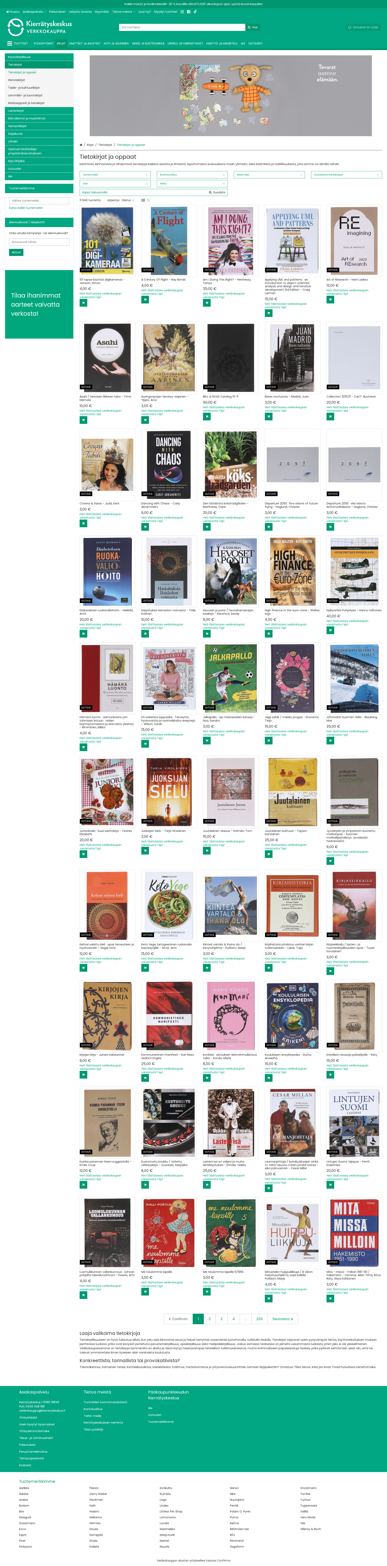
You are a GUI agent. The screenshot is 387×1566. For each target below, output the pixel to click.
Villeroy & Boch (310, 1529)
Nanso (234, 1488)
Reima (234, 1523)
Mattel (164, 1541)
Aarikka (24, 1488)
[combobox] (189, 27)
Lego (163, 1500)
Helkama (95, 1517)
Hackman (96, 1500)
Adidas (23, 1494)
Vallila (304, 1511)
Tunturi (305, 1500)
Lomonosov (168, 1517)
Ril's (232, 1535)
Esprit (23, 1535)
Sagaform (237, 1547)
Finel (22, 1541)
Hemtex (95, 1523)
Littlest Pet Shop (171, 1511)
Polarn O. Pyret (240, 1511)
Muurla (164, 1547)
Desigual (25, 1517)
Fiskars (94, 1488)
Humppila (96, 1535)
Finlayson (25, 1547)
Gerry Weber (98, 1494)
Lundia (164, 1523)
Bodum (24, 1506)
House (93, 1529)
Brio (21, 1511)
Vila (302, 1523)
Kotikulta (166, 1488)
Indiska (94, 1547)
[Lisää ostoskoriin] (83, 303)
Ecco (22, 1529)
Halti (92, 1506)
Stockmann (308, 1488)
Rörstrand (236, 1541)
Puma (234, 1517)
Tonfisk (305, 1494)
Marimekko (167, 1529)
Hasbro (94, 1511)
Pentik (234, 1506)
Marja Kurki (167, 1535)
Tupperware (308, 1506)
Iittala (93, 1541)
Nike (233, 1494)
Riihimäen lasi (239, 1529)
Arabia (23, 1500)
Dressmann (27, 1523)
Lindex (164, 1506)
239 (259, 1319)
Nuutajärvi (237, 1500)
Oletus (126, 200)
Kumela (165, 1494)
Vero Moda (307, 1517)
